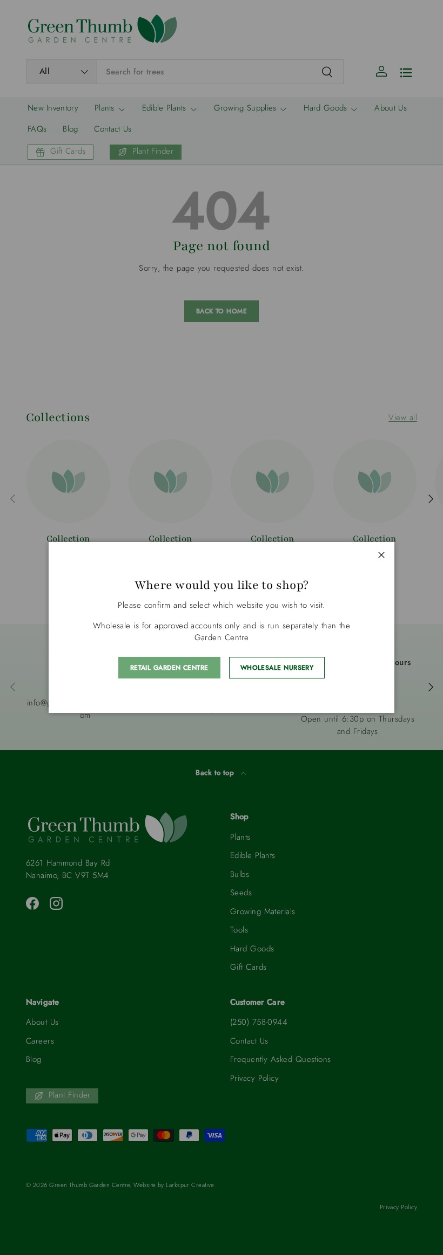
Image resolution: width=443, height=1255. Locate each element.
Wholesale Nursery (277, 668)
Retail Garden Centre (169, 668)
